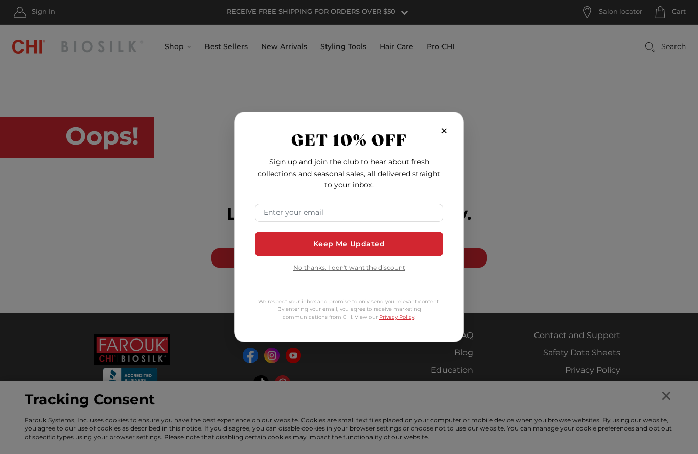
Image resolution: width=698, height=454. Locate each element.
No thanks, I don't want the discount (349, 268)
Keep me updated (349, 244)
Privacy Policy (396, 317)
